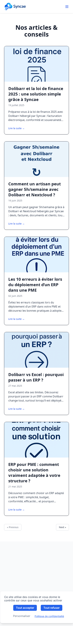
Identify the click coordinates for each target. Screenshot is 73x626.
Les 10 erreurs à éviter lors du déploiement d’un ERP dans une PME (35, 284)
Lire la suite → (16, 128)
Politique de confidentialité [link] (49, 616)
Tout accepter (25, 607)
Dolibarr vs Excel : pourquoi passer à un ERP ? (36, 377)
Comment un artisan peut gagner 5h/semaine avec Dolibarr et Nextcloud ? (34, 189)
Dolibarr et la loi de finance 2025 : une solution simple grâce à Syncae (35, 94)
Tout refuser (51, 607)
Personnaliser (21, 616)
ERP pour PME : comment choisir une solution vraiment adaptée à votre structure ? (34, 472)
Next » (62, 527)
